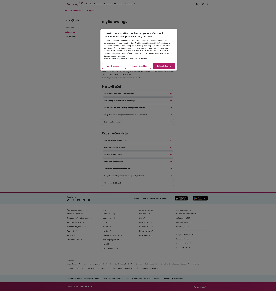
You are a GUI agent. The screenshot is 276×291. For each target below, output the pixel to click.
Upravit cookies (113, 66)
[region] (138, 50)
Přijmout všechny (164, 66)
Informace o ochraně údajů (112, 59)
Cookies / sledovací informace (138, 59)
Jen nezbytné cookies (138, 66)
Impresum (124, 59)
